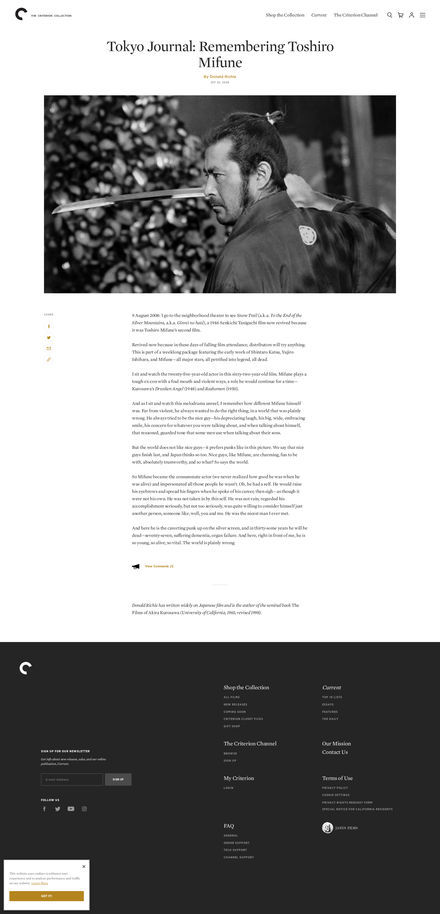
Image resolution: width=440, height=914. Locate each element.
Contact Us (335, 751)
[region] (47, 885)
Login (229, 788)
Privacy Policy (335, 788)
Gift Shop (232, 726)
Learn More (39, 883)
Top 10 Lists (332, 697)
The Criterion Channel (356, 15)
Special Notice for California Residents (357, 809)
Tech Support (235, 850)
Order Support (237, 843)
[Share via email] (49, 348)
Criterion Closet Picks (243, 719)
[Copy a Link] (49, 359)
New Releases (235, 704)
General (231, 835)
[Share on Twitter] (49, 337)
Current (318, 15)
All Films (232, 697)
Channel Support (239, 857)
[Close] (84, 867)
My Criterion (239, 778)
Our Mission (336, 743)
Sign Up (230, 760)
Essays (328, 704)
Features (330, 712)
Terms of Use (337, 778)
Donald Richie (223, 76)
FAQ (229, 825)
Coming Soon (235, 712)
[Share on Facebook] (49, 326)
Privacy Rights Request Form (347, 802)
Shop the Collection (285, 15)
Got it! (46, 896)
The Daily (330, 719)
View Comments (159, 566)
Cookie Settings (336, 795)
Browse (230, 753)
